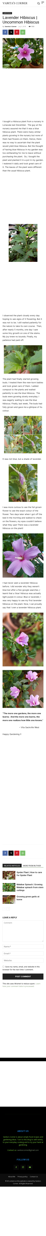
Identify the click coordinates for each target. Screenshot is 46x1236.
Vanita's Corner (10, 26)
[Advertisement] (23, 94)
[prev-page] (4, 908)
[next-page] (8, 908)
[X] (11, 32)
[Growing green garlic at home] (9, 899)
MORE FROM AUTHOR (32, 866)
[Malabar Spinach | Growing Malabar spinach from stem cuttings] (9, 887)
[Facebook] (5, 32)
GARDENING (7, 13)
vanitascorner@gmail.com (28, 1150)
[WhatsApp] (22, 32)
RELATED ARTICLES (12, 866)
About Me (11, 1177)
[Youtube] (29, 1167)
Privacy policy (22, 1177)
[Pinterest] (16, 32)
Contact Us (34, 1177)
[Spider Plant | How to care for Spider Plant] (9, 875)
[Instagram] (23, 1167)
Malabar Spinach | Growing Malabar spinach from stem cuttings (30, 887)
